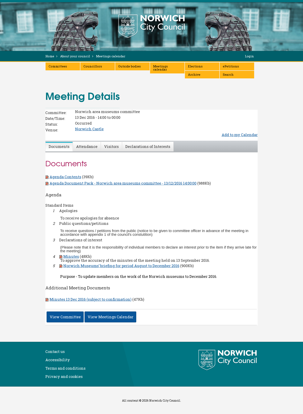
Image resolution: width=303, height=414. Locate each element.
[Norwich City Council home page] (151, 26)
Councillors (92, 66)
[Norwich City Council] (228, 360)
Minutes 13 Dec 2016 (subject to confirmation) (90, 299)
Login (249, 56)
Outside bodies (129, 66)
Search (228, 74)
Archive (194, 74)
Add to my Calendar (240, 134)
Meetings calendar (160, 67)
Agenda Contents (65, 176)
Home (49, 56)
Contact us (55, 351)
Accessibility (57, 359)
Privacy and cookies (64, 376)
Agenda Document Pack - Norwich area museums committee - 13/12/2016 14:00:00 (122, 183)
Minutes (71, 256)
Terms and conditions (65, 368)
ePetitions (231, 66)
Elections (195, 66)
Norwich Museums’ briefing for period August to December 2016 (121, 265)
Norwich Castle (89, 128)
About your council (75, 56)
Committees (58, 66)
